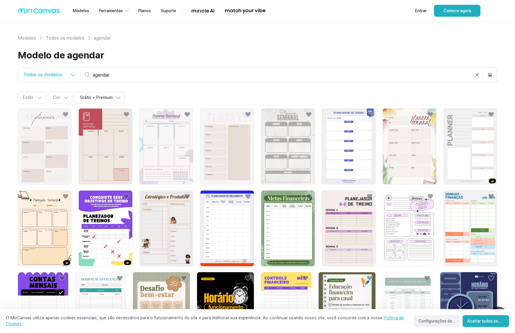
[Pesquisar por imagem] (490, 75)
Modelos (27, 38)
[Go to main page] (39, 12)
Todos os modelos (65, 38)
